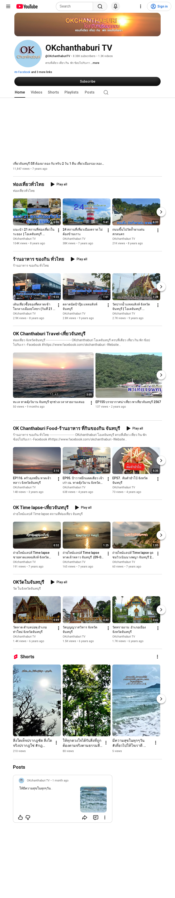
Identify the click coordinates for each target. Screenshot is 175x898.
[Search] (100, 6)
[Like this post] (20, 817)
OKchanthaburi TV (24, 239)
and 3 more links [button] (41, 72)
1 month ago (60, 780)
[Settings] (140, 6)
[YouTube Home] (27, 6)
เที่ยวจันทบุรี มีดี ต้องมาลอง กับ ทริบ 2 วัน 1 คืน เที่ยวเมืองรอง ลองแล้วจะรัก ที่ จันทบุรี (58, 163)
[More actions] (58, 230)
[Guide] (8, 6)
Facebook (24, 72)
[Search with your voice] (115, 6)
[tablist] (87, 92)
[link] (63, 800)
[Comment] (95, 817)
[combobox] (76, 6)
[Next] (161, 212)
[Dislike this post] (27, 817)
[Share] (84, 817)
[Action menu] (104, 817)
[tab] (19, 92)
